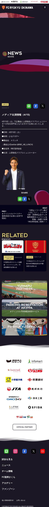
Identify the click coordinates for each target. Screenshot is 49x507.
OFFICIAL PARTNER (24, 427)
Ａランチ (14, 140)
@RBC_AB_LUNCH (24, 144)
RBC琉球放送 (16, 148)
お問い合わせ (20, 500)
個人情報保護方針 (8, 500)
